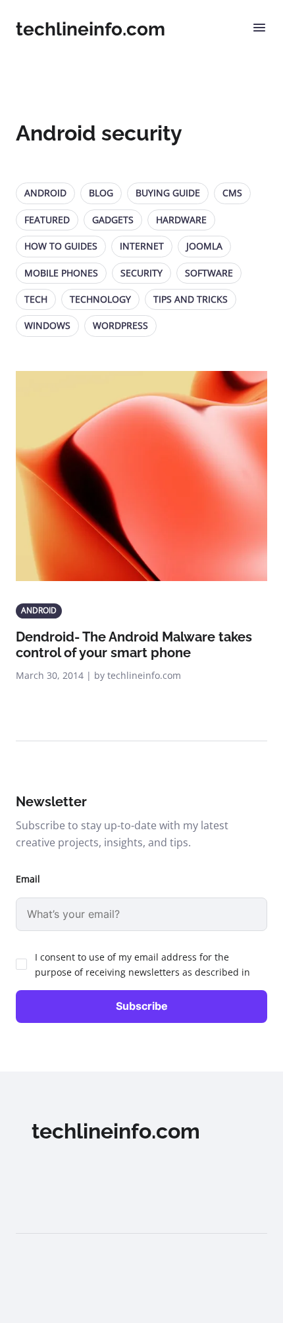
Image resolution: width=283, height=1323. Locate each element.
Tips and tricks (190, 299)
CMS (232, 192)
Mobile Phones (61, 273)
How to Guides (60, 246)
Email (28, 879)
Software (209, 273)
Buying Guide (168, 192)
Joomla (204, 246)
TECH (35, 299)
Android (45, 192)
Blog (101, 192)
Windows (47, 325)
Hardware (181, 219)
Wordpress (120, 325)
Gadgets (113, 219)
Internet (142, 246)
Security (141, 273)
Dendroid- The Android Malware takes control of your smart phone (134, 645)
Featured (47, 219)
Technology (100, 299)
